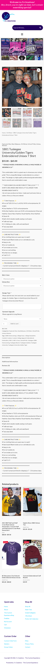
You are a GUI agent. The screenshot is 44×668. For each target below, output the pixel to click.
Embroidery (5, 340)
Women (4, 145)
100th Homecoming (10, 335)
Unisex (38, 144)
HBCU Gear (16, 340)
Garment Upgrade (8, 311)
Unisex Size (6, 282)
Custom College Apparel (19, 338)
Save (6, 69)
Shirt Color (6, 275)
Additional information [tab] (10, 361)
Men (9, 144)
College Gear (20, 335)
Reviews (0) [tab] (6, 365)
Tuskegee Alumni (15, 343)
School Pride (32, 144)
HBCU (11, 340)
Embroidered (30, 338)
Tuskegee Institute (25, 343)
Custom (9, 338)
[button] (22, 34)
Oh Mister (9, 133)
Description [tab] (6, 357)
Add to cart (15, 323)
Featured (5, 144)
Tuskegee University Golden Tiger (17, 345)
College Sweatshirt (30, 335)
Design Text (6, 293)
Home (4, 133)
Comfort (4, 338)
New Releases (16, 144)
